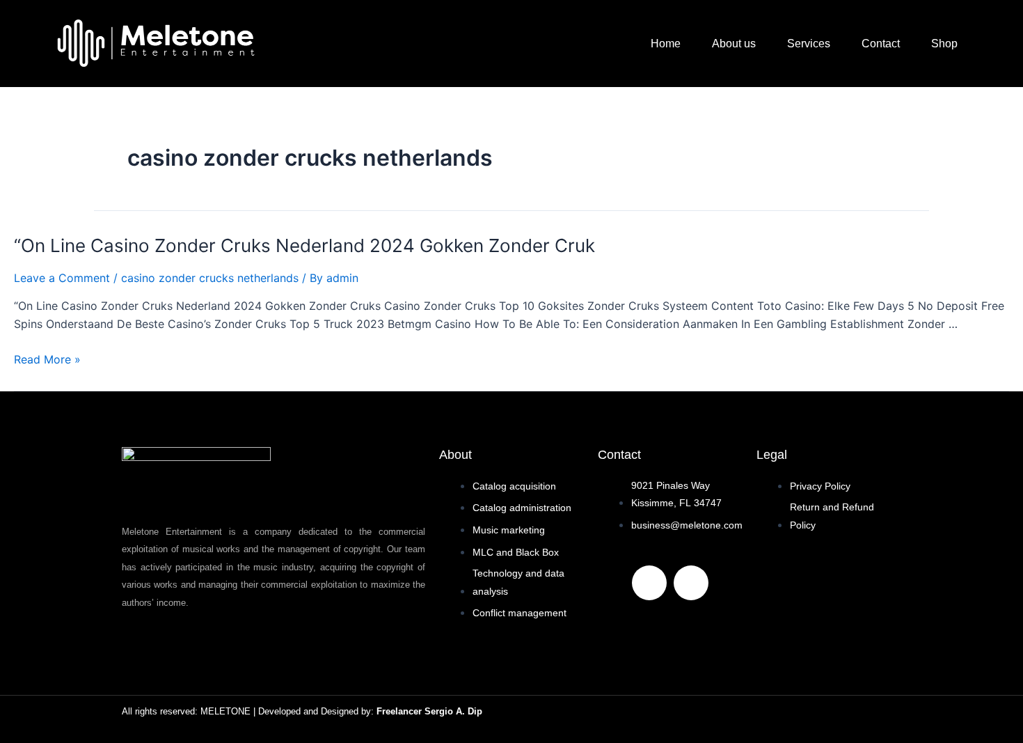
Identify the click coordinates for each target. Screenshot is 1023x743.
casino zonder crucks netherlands (210, 278)
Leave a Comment (62, 278)
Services (808, 43)
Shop (944, 43)
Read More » (47, 359)
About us (734, 43)
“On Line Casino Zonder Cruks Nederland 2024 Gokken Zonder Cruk (304, 245)
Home (666, 43)
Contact (881, 43)
